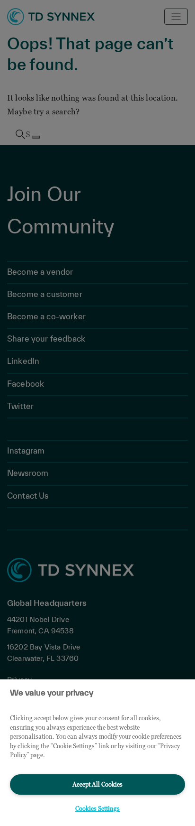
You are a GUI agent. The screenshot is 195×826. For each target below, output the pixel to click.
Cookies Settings (97, 808)
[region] (97, 752)
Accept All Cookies (97, 784)
